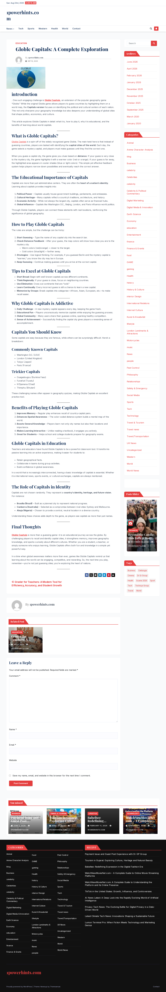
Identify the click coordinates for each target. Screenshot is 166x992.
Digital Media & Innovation (140, 207)
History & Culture (135, 289)
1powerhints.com (22, 15)
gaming (130, 269)
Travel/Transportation (138, 436)
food (129, 255)
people (130, 361)
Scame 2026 (141, 580)
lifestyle (130, 324)
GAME (130, 262)
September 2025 (135, 109)
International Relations (138, 303)
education (21, 43)
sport (152, 580)
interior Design (134, 296)
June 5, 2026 (19, 826)
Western (43, 28)
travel (130, 591)
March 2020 (133, 116)
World (65, 28)
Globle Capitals (52, 100)
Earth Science (134, 214)
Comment (14, 676)
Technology (133, 415)
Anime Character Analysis (140, 149)
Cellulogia (142, 570)
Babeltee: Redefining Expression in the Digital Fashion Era (102, 822)
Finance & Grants (135, 248)
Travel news (133, 429)
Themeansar (55, 987)
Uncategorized (134, 450)
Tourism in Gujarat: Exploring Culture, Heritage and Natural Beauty (63, 822)
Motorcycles (133, 340)
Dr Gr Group (142, 575)
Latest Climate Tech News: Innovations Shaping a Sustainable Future (119, 916)
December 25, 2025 (140, 542)
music (130, 347)
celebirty (131, 170)
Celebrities (132, 177)
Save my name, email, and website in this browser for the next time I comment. (51, 775)
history (130, 282)
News (9, 28)
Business (131, 163)
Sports (31, 28)
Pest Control (133, 368)
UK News (131, 443)
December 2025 (135, 89)
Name (13, 729)
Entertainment (134, 234)
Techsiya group (142, 585)
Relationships (133, 381)
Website (13, 760)
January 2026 (134, 82)
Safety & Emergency (137, 388)
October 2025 (134, 103)
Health (54, 28)
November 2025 (135, 96)
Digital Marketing (135, 200)
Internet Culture (135, 310)
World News (133, 470)
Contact (76, 28)
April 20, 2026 (59, 826)
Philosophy (132, 374)
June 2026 (132, 62)
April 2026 (132, 68)
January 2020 (134, 123)
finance (130, 241)
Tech (20, 28)
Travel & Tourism (135, 422)
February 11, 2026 (99, 826)
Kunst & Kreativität (136, 317)
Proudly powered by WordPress (19, 987)
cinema (131, 575)
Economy (131, 221)
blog (129, 156)
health (130, 580)
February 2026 (134, 75)
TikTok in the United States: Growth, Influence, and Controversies (118, 891)
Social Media (133, 395)
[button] (151, 28)
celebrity (131, 184)
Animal (130, 143)
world (138, 591)
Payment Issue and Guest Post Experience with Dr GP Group (25, 822)
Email (12, 745)
